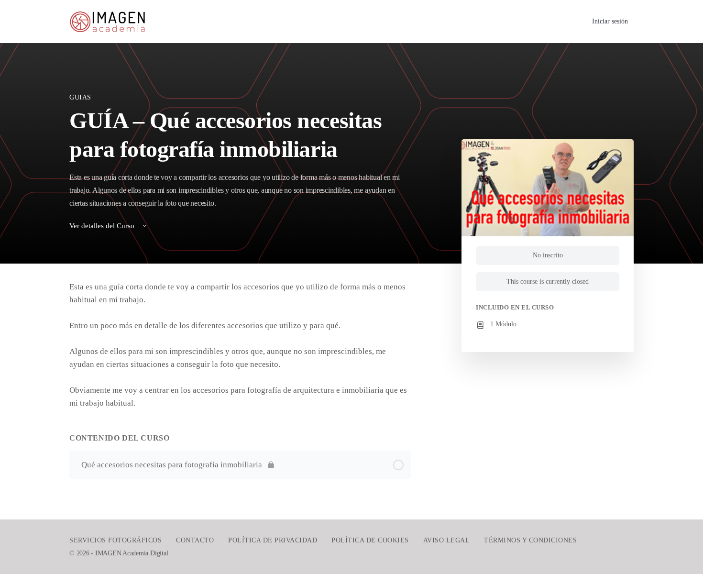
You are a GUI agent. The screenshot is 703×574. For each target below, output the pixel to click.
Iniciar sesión (610, 21)
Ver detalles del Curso (102, 226)
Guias (80, 97)
